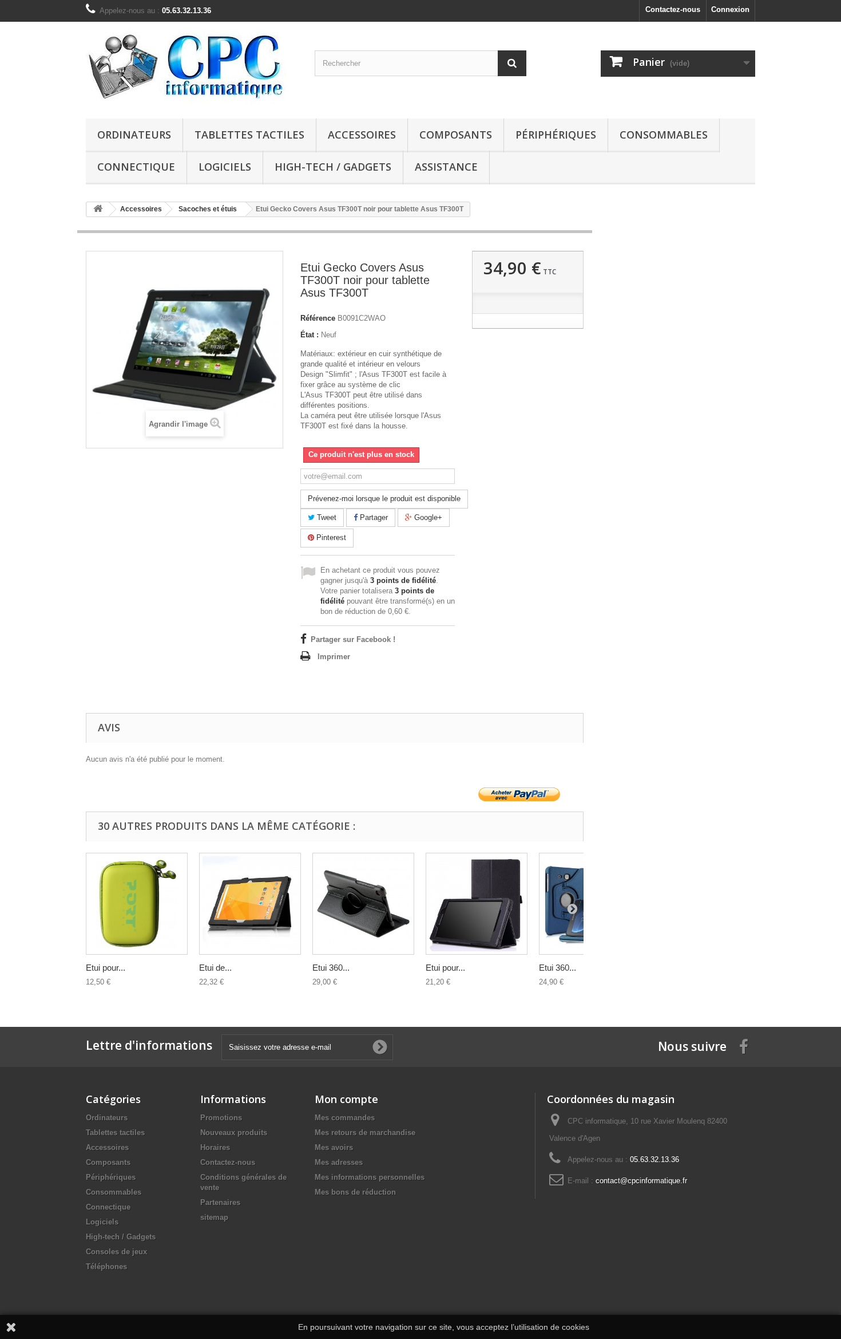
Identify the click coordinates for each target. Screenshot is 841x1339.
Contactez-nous (672, 9)
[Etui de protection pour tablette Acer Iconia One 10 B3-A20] (250, 904)
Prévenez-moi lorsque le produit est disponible (384, 498)
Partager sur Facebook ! (353, 639)
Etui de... (215, 967)
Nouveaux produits (233, 1132)
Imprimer (334, 656)
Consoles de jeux (116, 1251)
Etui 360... (331, 967)
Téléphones (106, 1266)
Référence (317, 318)
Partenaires (220, 1202)
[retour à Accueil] (98, 209)
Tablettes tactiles (249, 134)
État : (309, 334)
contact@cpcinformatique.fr (641, 1180)
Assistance (446, 167)
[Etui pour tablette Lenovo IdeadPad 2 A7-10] (476, 904)
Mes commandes (345, 1117)
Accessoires (362, 134)
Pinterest (330, 537)
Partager (373, 517)
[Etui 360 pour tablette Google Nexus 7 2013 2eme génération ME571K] (363, 904)
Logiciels (225, 167)
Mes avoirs (334, 1147)
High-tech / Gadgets (333, 167)
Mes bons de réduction (355, 1192)
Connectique (136, 167)
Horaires (215, 1147)
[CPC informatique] (191, 67)
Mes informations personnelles (370, 1177)
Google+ (427, 517)
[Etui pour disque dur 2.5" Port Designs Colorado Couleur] (137, 904)
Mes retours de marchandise (365, 1132)
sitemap (214, 1217)
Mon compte (346, 1099)
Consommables (664, 134)
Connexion (730, 9)
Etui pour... (105, 967)
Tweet (325, 517)
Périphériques (555, 134)
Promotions (221, 1117)
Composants (455, 134)
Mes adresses (339, 1162)
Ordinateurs (134, 134)
